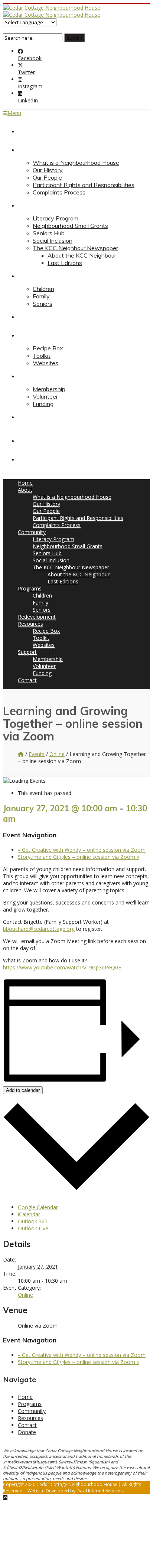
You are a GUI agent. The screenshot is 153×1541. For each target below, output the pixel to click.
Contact (28, 417)
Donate (28, 459)
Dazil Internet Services (99, 1491)
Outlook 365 (33, 1221)
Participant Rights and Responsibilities (83, 185)
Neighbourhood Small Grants (70, 225)
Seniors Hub (49, 233)
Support (28, 376)
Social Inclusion (52, 240)
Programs (30, 275)
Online (57, 754)
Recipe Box (48, 348)
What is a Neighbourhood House (76, 162)
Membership (49, 389)
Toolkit (42, 355)
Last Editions (65, 262)
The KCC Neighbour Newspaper (75, 248)
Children (43, 288)
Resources (32, 335)
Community (33, 205)
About (26, 149)
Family (41, 296)
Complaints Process (59, 192)
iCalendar (29, 1214)
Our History (48, 170)
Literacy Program (55, 218)
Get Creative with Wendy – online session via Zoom (82, 849)
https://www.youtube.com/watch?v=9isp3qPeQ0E (62, 967)
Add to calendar (23, 1090)
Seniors (42, 303)
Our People (47, 177)
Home (26, 131)
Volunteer (45, 396)
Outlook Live (33, 1228)
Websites (45, 363)
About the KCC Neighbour (82, 255)
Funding (43, 404)
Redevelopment (39, 316)
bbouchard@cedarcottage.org (39, 928)
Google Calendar (38, 1207)
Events (37, 754)
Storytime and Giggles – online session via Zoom (78, 856)
